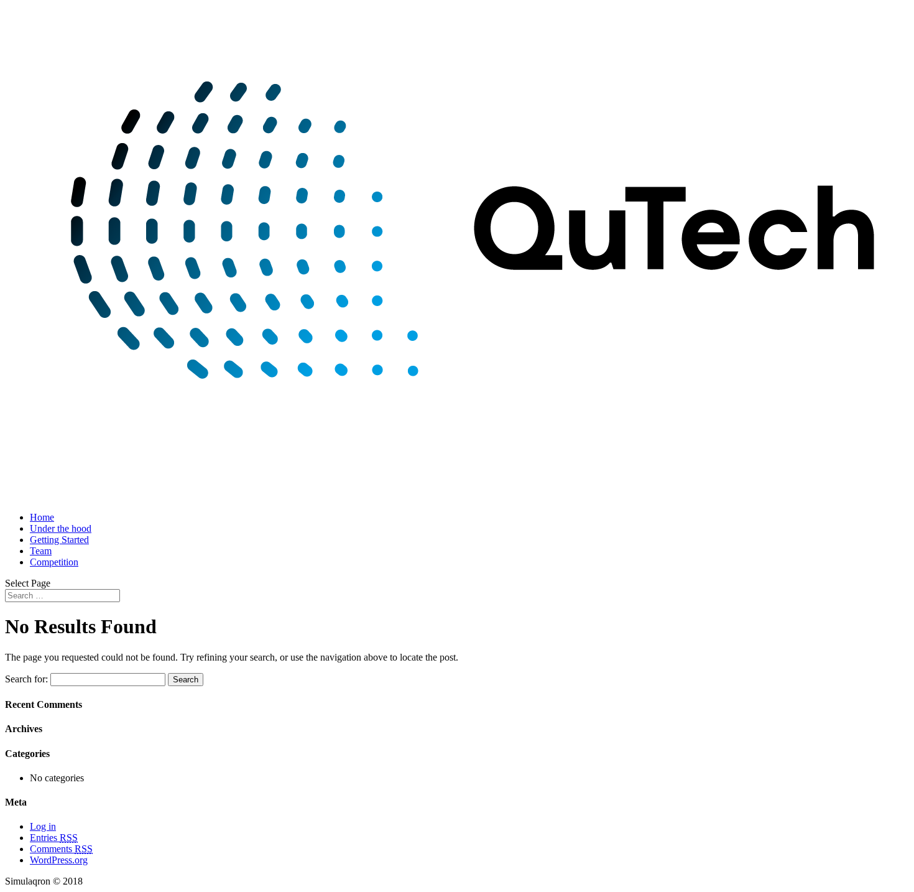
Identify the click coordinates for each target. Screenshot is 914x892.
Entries (54, 837)
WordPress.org (59, 860)
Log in (43, 826)
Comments (61, 848)
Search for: (26, 679)
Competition (54, 562)
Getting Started (59, 539)
